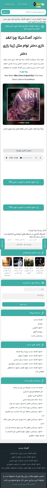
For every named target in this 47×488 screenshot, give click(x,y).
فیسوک (32, 237)
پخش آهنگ (9, 4)
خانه (44, 19)
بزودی (40, 324)
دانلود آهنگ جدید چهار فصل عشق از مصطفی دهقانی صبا (23, 468)
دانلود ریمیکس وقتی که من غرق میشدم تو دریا (23, 427)
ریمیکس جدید (36, 336)
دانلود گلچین (37, 328)
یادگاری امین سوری (35, 395)
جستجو (6, 12)
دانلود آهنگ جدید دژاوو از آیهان (30, 355)
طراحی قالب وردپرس (26, 484)
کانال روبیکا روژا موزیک (37, 230)
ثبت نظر (23, 304)
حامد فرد (19, 244)
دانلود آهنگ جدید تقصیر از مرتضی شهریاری (25, 363)
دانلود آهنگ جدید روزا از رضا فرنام (29, 351)
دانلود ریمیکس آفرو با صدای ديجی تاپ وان (25, 403)
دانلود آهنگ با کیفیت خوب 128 (22, 207)
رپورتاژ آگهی (37, 332)
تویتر (37, 237)
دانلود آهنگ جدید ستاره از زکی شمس (28, 359)
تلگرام (11, 234)
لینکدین (42, 237)
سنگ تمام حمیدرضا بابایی (32, 399)
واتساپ (6, 234)
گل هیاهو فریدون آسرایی (32, 391)
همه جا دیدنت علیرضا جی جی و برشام (27, 387)
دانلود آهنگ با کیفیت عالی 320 (22, 182)
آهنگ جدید (22, 4)
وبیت (14, 484)
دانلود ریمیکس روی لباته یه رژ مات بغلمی (26, 407)
